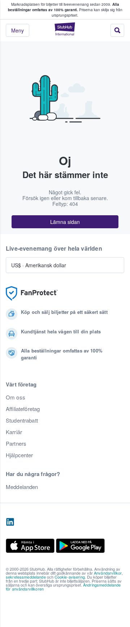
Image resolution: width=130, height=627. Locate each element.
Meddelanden (22, 487)
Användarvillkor (108, 573)
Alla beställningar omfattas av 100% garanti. (63, 7)
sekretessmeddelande (26, 577)
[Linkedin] (10, 522)
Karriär (14, 432)
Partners (16, 443)
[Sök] (117, 30)
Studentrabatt (22, 420)
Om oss (15, 397)
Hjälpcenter (19, 455)
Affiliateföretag (23, 409)
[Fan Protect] (32, 293)
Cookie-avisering (70, 577)
